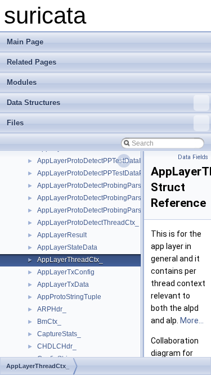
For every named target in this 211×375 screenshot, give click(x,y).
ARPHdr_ (51, 309)
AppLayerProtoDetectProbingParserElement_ (107, 198)
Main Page (25, 42)
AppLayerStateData (67, 247)
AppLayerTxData (63, 284)
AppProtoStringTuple (69, 297)
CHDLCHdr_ (57, 346)
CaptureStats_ (59, 334)
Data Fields (193, 157)
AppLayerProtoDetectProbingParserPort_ (100, 210)
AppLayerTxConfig (66, 272)
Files (15, 123)
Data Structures (33, 102)
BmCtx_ (49, 322)
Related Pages (31, 62)
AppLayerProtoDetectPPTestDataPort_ (96, 173)
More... (192, 320)
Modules (22, 82)
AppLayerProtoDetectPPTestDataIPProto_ (101, 161)
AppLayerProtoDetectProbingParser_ (94, 185)
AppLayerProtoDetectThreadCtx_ (88, 223)
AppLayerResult (62, 235)
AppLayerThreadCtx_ (70, 260)
